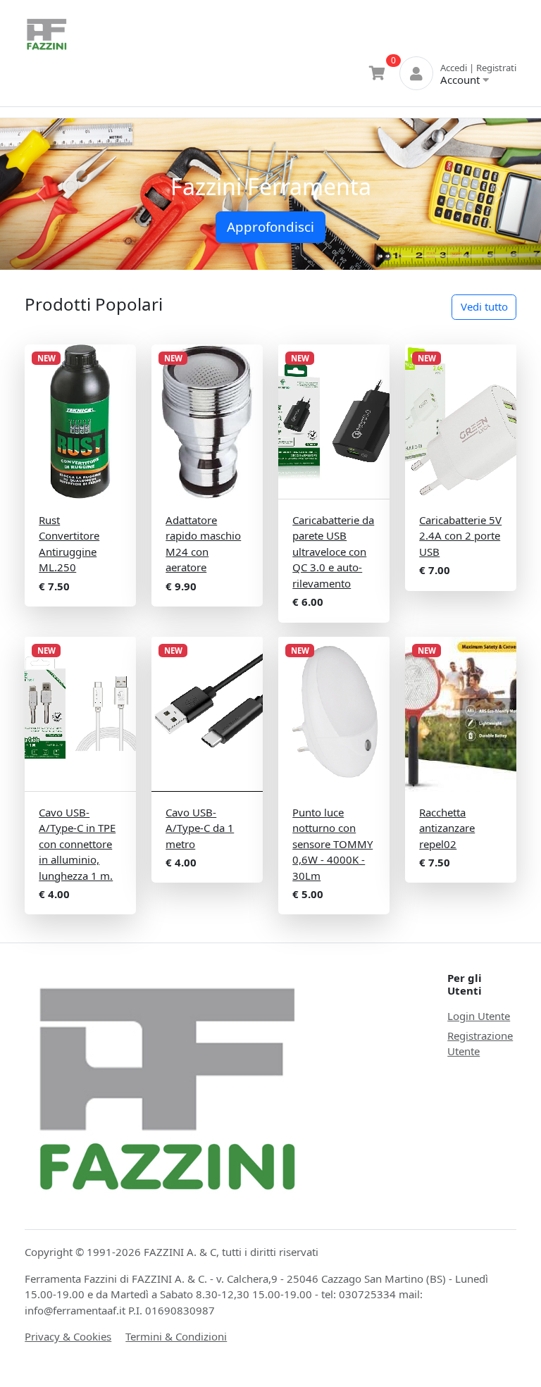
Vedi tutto (484, 306)
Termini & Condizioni (176, 1336)
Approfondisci (270, 226)
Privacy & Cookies (68, 1336)
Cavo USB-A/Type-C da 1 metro (200, 828)
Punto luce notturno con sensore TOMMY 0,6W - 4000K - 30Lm (332, 844)
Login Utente (478, 1016)
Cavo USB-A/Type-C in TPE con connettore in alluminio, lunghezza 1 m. (77, 844)
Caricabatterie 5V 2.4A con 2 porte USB (460, 536)
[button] (40, 194)
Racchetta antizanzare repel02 (447, 828)
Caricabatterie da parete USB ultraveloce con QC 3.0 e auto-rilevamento (333, 551)
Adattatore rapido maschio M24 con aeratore (203, 544)
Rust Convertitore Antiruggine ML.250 (69, 544)
